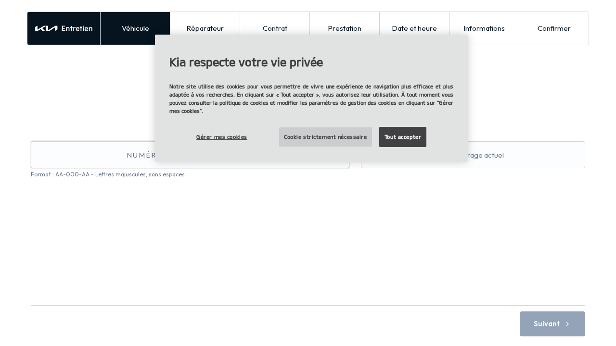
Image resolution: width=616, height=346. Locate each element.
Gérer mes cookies (221, 137)
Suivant (547, 323)
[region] (311, 98)
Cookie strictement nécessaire (325, 137)
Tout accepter (403, 137)
